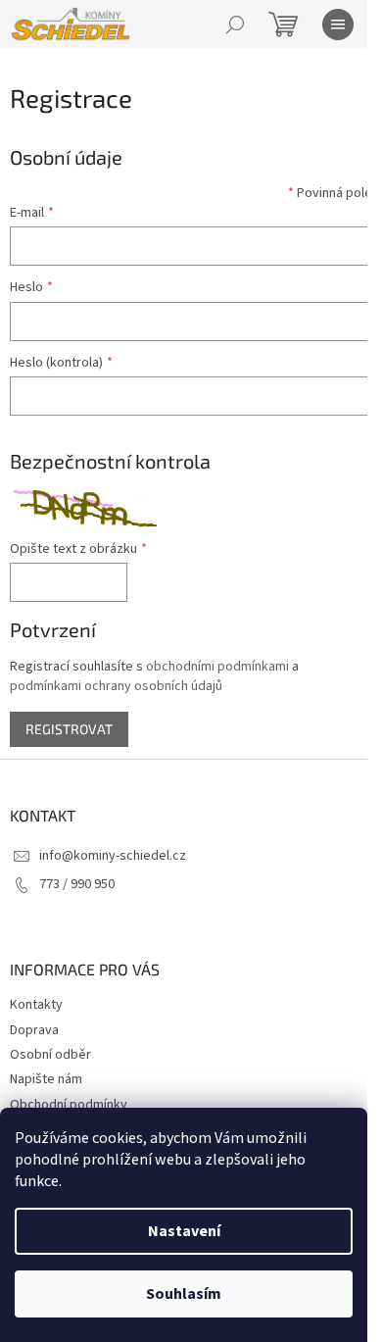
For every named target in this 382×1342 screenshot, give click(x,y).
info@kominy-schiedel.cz (112, 856)
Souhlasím (183, 1294)
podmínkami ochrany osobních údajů (116, 686)
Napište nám (46, 1079)
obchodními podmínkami (217, 666)
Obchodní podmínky (68, 1105)
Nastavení (184, 1231)
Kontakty (36, 1005)
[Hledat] (235, 24)
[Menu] (338, 24)
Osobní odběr (50, 1055)
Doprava (34, 1030)
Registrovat (69, 729)
